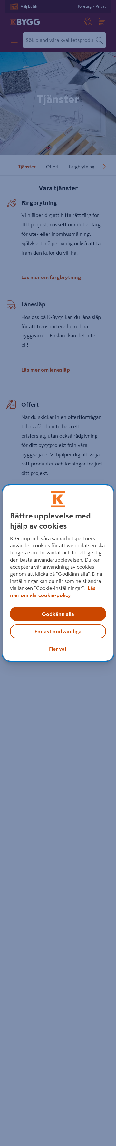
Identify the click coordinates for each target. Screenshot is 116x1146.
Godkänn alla (58, 614)
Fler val (57, 648)
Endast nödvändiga (58, 631)
